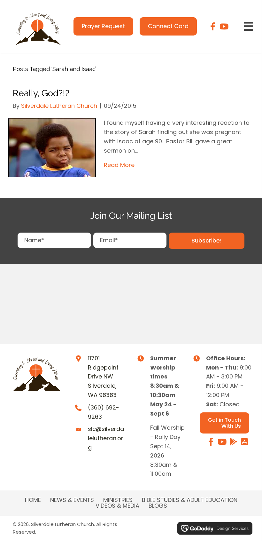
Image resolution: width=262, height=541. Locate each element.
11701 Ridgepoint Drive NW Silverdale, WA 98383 (103, 376)
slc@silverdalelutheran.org (106, 438)
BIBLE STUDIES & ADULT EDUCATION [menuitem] (189, 500)
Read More (119, 165)
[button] (206, 241)
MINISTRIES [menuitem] (118, 500)
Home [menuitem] (33, 500)
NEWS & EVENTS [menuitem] (72, 500)
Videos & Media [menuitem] (117, 506)
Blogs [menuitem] (158, 506)
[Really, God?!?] (52, 147)
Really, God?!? (41, 93)
